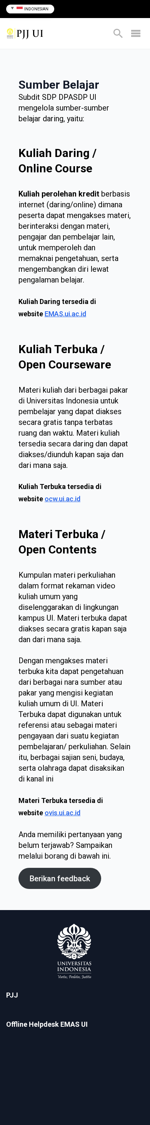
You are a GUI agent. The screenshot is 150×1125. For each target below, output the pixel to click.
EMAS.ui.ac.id (65, 314)
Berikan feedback (60, 878)
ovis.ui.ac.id (62, 813)
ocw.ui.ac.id (62, 499)
